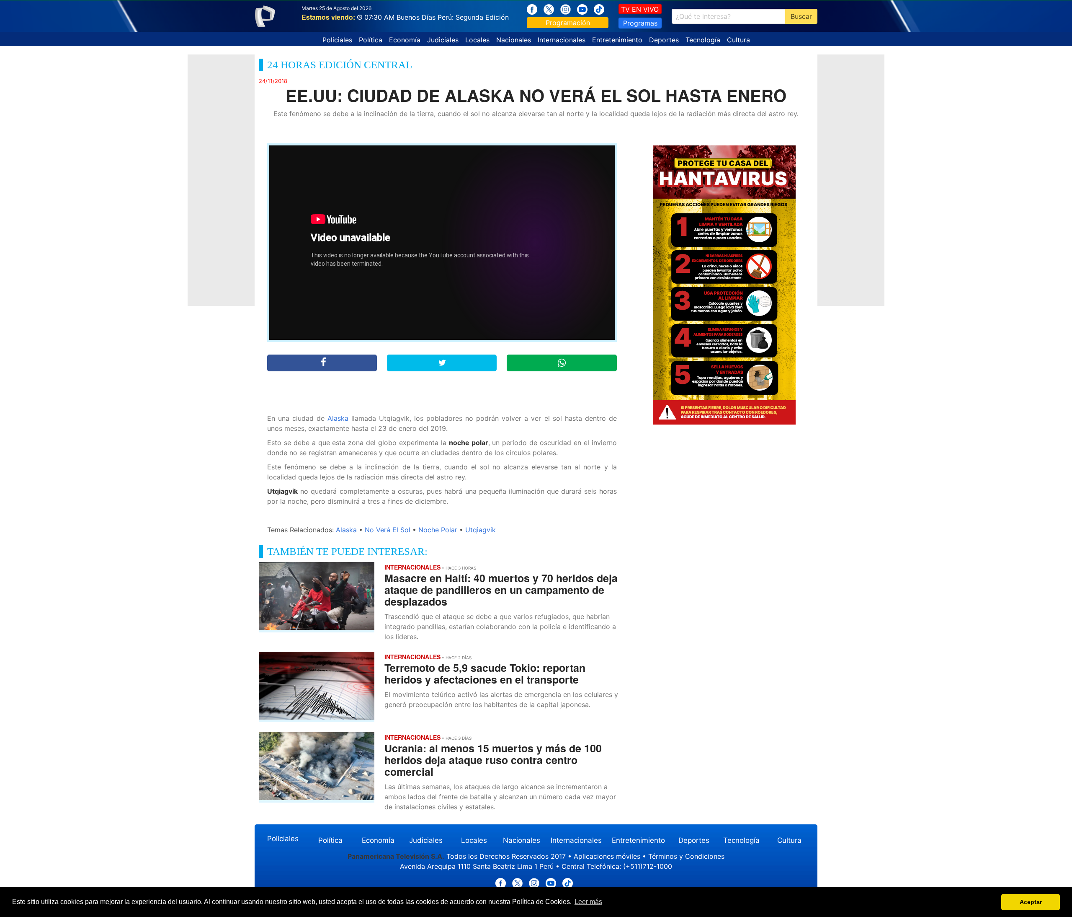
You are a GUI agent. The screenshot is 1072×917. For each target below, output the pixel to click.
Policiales (337, 40)
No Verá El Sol (387, 530)
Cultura (738, 40)
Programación (568, 22)
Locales (477, 40)
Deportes (664, 40)
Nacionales (513, 40)
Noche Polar (437, 530)
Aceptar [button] (1031, 902)
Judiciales (443, 40)
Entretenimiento (617, 40)
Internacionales (561, 40)
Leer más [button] (588, 901)
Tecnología (702, 40)
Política (370, 40)
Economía (404, 40)
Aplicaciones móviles (607, 856)
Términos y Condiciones (686, 856)
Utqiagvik (480, 530)
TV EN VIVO (640, 9)
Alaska (337, 418)
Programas (640, 23)
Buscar (801, 16)
